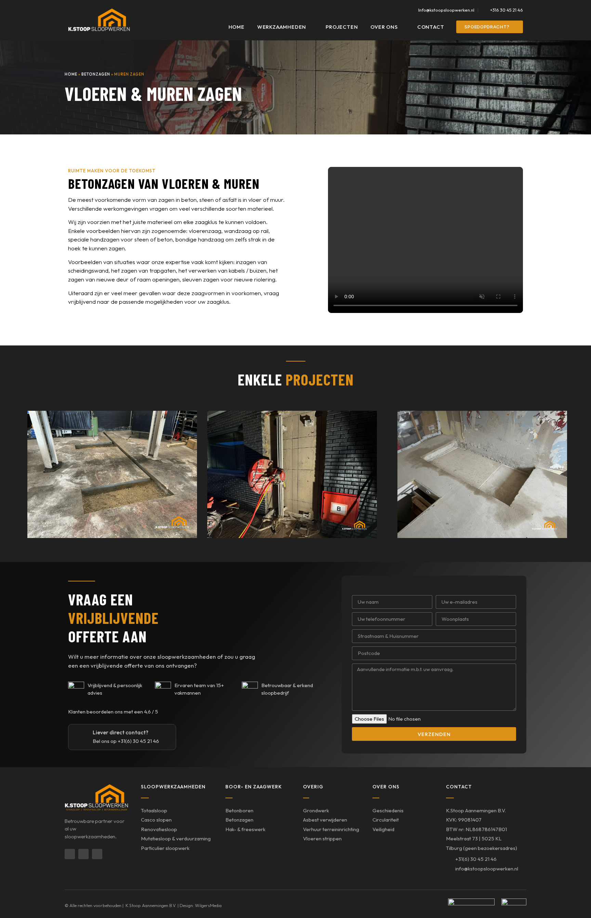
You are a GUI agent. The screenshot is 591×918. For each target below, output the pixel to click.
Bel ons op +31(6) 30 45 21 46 (126, 741)
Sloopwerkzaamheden (173, 787)
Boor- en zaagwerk (253, 787)
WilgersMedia (208, 905)
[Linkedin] (70, 854)
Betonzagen (95, 74)
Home (71, 74)
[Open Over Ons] (402, 27)
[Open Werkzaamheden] (310, 27)
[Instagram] (83, 854)
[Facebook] (97, 854)
